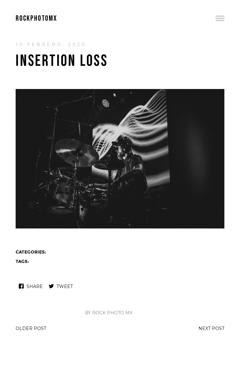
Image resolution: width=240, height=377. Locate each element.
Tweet (65, 286)
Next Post (211, 328)
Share (35, 286)
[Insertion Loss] (120, 227)
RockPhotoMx (36, 18)
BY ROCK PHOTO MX (108, 313)
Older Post (31, 328)
